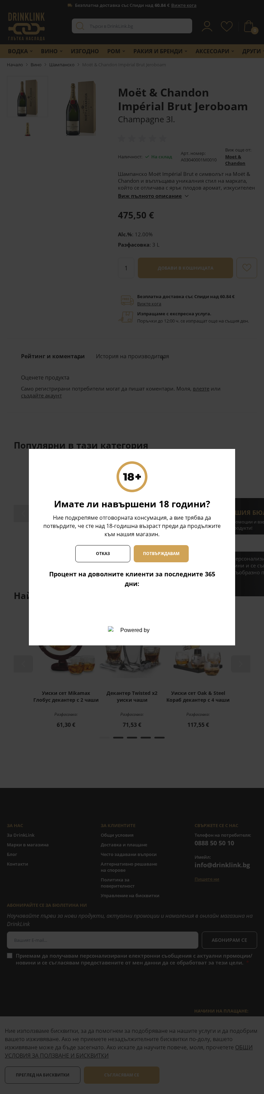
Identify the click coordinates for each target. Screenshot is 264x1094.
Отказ (103, 553)
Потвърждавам (161, 553)
